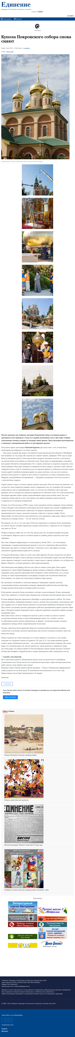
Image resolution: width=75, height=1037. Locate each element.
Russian (34, 11)
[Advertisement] (37, 960)
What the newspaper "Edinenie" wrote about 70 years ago (23, 845)
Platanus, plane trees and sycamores (16, 800)
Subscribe (7, 1020)
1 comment (26, 48)
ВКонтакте (5, 1031)
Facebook (4, 1029)
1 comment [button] (7, 684)
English (40, 11)
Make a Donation (10, 697)
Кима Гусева (37, 30)
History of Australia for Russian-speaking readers (20, 755)
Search (71, 16)
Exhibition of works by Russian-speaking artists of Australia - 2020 (26, 890)
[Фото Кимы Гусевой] (37, 195)
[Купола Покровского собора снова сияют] (35, 159)
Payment (19, 19)
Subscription (7, 19)
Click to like (9, 52)
